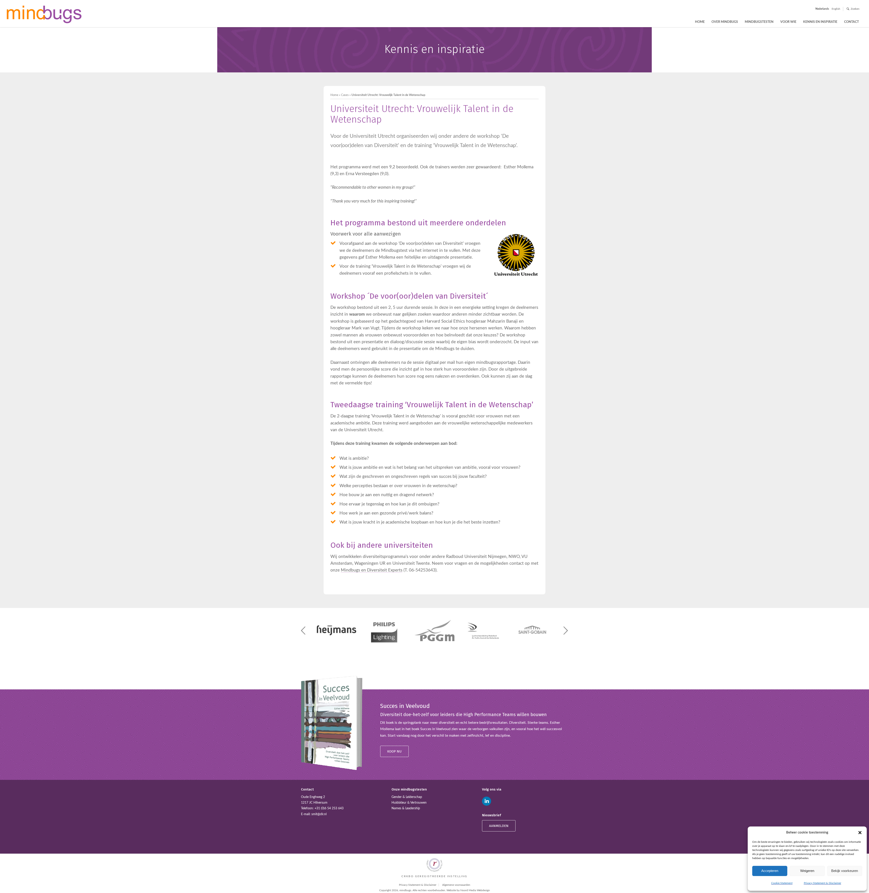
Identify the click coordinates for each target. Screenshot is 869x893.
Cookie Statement (782, 883)
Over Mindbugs (724, 22)
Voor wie (788, 22)
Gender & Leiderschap (407, 797)
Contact (851, 22)
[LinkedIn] (486, 801)
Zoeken (855, 8)
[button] (860, 832)
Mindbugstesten (759, 22)
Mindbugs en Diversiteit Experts (371, 570)
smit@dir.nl (319, 814)
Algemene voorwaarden (456, 884)
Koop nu (394, 751)
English (836, 8)
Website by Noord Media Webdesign (468, 890)
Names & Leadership (406, 808)
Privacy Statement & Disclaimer (822, 883)
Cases (345, 95)
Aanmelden (499, 826)
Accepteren (769, 871)
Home (700, 22)
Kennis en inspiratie (820, 22)
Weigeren (807, 871)
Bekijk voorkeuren (844, 871)
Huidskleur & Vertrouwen (409, 802)
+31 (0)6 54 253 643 (329, 808)
